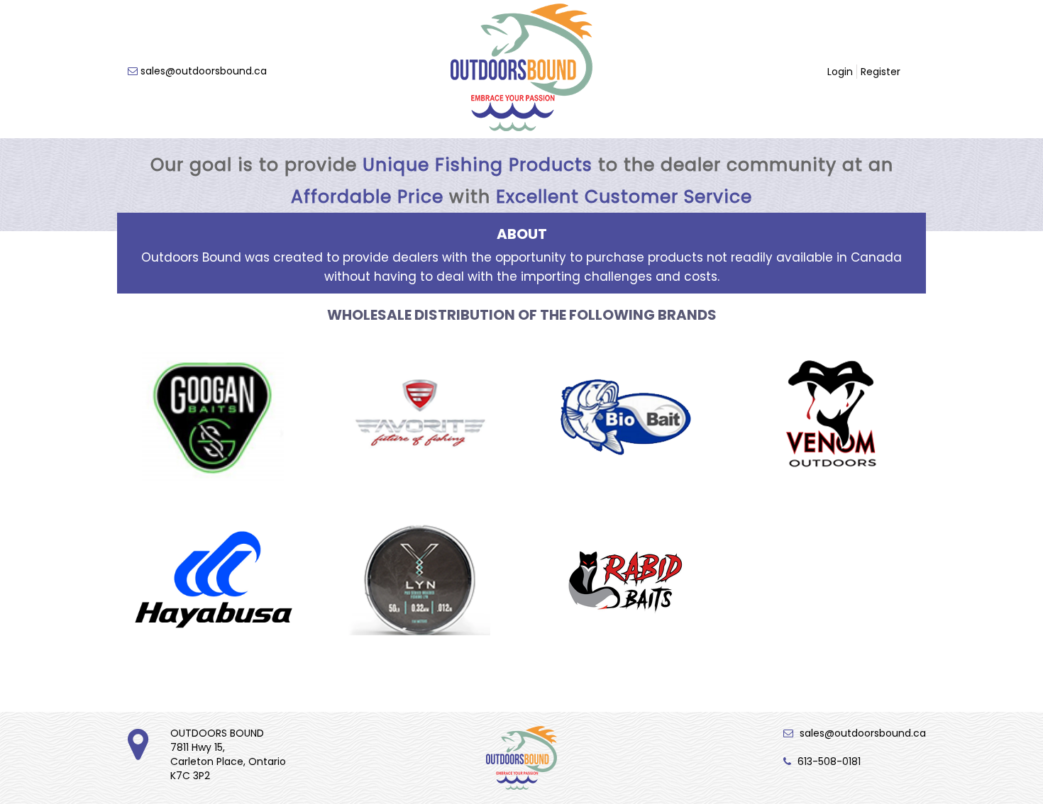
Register (880, 72)
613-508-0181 (829, 761)
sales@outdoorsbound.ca (203, 71)
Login (840, 72)
